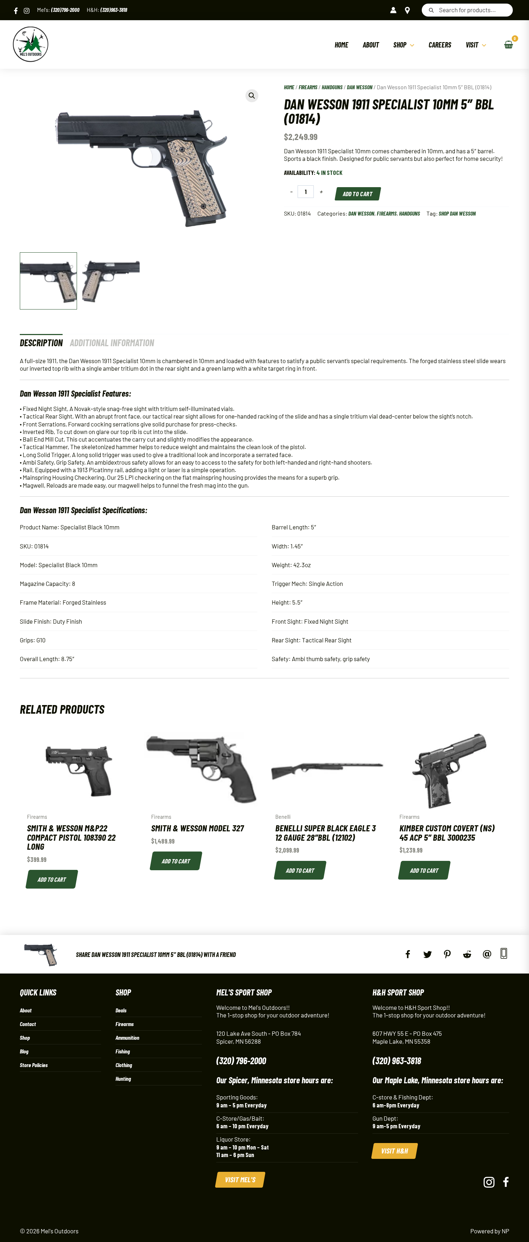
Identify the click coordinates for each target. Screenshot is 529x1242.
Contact (28, 1023)
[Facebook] (16, 11)
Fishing (123, 1051)
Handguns (332, 86)
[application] (410, 44)
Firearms (308, 86)
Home (289, 86)
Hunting (123, 1078)
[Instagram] (26, 11)
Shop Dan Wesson (457, 213)
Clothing (124, 1064)
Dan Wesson (359, 86)
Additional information (112, 342)
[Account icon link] (393, 10)
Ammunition (127, 1037)
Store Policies (34, 1064)
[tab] (41, 342)
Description (41, 342)
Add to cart (358, 193)
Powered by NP (489, 1230)
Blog (24, 1051)
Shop (25, 1037)
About (26, 1010)
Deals (121, 1010)
